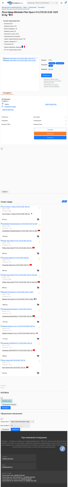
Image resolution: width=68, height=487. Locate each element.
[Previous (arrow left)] (1, 387)
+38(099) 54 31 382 (30, 480)
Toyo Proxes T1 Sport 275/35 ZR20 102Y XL (16, 214)
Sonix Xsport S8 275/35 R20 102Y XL (14, 367)
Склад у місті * (5, 421)
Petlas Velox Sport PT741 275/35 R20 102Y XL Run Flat (19, 282)
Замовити (15, 429)
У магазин (50, 129)
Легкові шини (60, 63)
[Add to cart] (38, 219)
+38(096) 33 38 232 (26, 479)
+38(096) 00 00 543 (7, 458)
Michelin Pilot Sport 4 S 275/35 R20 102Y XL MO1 (18, 299)
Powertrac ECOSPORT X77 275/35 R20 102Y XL (17, 350)
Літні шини (52, 63)
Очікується (46, 75)
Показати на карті (10, 106)
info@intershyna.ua (7, 467)
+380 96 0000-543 (8, 110)
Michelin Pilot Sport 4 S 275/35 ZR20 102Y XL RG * (16, 9)
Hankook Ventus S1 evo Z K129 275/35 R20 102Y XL (19, 333)
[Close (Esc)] (1, 385)
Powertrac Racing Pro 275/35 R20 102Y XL (15, 265)
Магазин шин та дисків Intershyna (11, 7)
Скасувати (5, 429)
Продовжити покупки (9, 404)
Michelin (50, 69)
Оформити (5, 407)
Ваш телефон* (5, 425)
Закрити (4, 191)
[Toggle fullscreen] (3, 385)
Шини (50, 65)
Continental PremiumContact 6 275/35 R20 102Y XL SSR (20, 231)
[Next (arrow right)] (3, 387)
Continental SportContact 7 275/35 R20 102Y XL (17, 316)
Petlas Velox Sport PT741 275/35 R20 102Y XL (17, 248)
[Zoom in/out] (5, 385)
